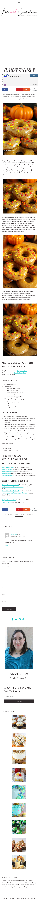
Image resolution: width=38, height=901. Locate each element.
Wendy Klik (14, 534)
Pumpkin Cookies (6, 502)
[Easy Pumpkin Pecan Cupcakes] (19, 729)
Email (4, 594)
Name (4, 587)
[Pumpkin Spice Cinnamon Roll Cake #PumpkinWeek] (19, 746)
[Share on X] (12, 89)
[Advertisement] (19, 42)
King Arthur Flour (22, 371)
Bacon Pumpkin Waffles (8, 467)
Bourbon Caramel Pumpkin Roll (10, 485)
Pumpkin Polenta (6, 473)
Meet (19, 674)
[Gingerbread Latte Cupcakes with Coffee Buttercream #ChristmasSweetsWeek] (19, 851)
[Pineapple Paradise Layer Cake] (19, 816)
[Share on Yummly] (26, 89)
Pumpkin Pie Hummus (8, 471)
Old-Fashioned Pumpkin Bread (10, 491)
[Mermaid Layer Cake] (19, 799)
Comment (5, 567)
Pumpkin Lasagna (7, 469)
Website (4, 601)
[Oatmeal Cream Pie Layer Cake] (19, 764)
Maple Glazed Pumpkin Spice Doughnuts (13, 487)
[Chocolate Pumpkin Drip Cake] (19, 868)
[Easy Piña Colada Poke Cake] (19, 781)
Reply (6, 545)
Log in (33, 898)
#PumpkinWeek (15, 514)
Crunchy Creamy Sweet (20, 373)
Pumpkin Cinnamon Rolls (9, 500)
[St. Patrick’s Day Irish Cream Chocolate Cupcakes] (19, 833)
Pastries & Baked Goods (27, 514)
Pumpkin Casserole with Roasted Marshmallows (14, 493)
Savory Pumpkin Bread (8, 475)
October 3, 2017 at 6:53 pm (18, 536)
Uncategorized (19, 516)
